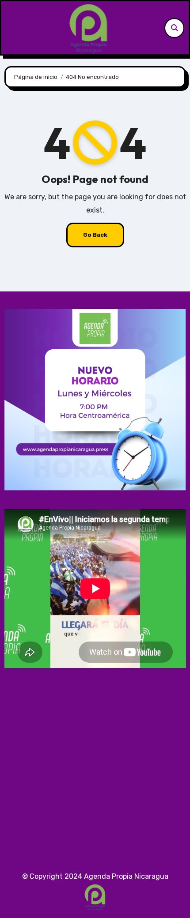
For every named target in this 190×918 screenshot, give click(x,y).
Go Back (95, 234)
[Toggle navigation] (10, 28)
